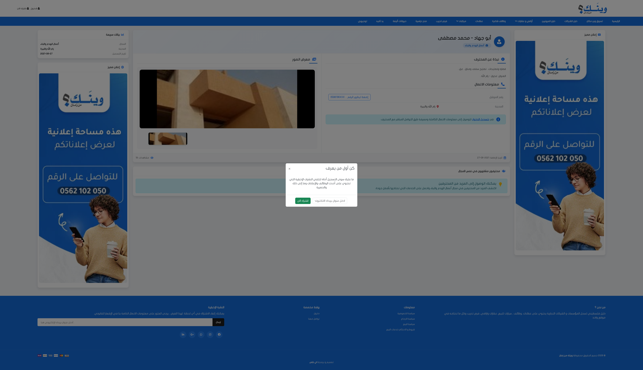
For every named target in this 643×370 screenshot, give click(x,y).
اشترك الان (302, 200)
